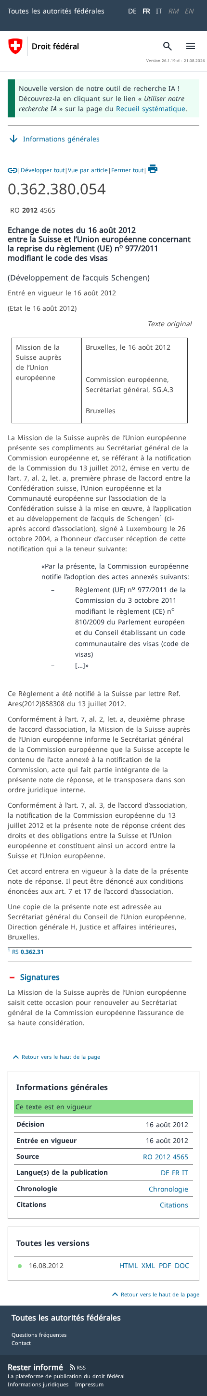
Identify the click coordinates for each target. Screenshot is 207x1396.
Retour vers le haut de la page (55, 1057)
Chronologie (168, 1188)
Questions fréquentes (39, 1334)
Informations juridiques (38, 1384)
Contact (21, 1342)
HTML (128, 1265)
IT (159, 10)
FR (146, 10)
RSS (77, 1367)
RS (28, 951)
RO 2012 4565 (165, 1156)
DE (132, 10)
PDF (165, 1265)
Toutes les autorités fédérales (56, 10)
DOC (182, 1265)
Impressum (89, 1384)
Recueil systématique (150, 108)
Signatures (40, 977)
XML (148, 1265)
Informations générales (54, 139)
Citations (174, 1204)
